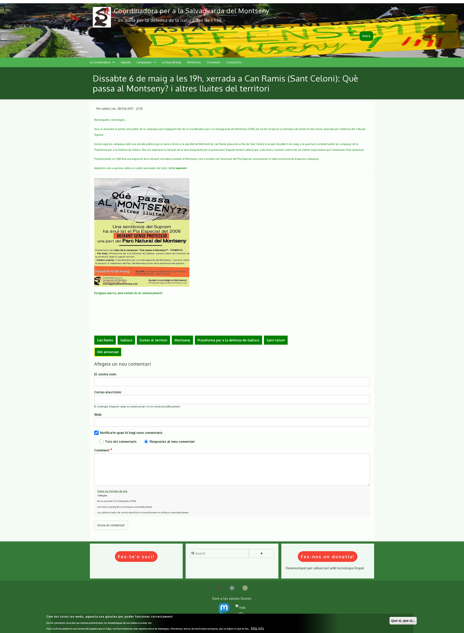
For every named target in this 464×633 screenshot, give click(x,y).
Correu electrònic (108, 392)
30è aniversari (108, 352)
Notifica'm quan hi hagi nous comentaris (131, 433)
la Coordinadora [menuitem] (100, 62)
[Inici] (102, 17)
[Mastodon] (232, 588)
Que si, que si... (403, 621)
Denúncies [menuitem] (194, 62)
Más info (257, 628)
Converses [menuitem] (213, 62)
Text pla (102, 495)
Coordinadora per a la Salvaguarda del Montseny (192, 11)
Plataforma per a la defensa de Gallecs (228, 340)
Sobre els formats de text (112, 491)
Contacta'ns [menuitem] (234, 62)
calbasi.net (321, 568)
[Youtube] (218, 588)
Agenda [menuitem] (126, 62)
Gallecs (126, 340)
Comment (101, 450)
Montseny (182, 340)
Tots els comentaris (120, 441)
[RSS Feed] (245, 588)
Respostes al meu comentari (172, 441)
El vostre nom (105, 374)
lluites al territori (153, 340)
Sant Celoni (276, 340)
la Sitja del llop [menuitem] (171, 62)
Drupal (359, 568)
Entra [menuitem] (366, 36)
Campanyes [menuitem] (144, 62)
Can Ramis (105, 340)
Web (98, 415)
